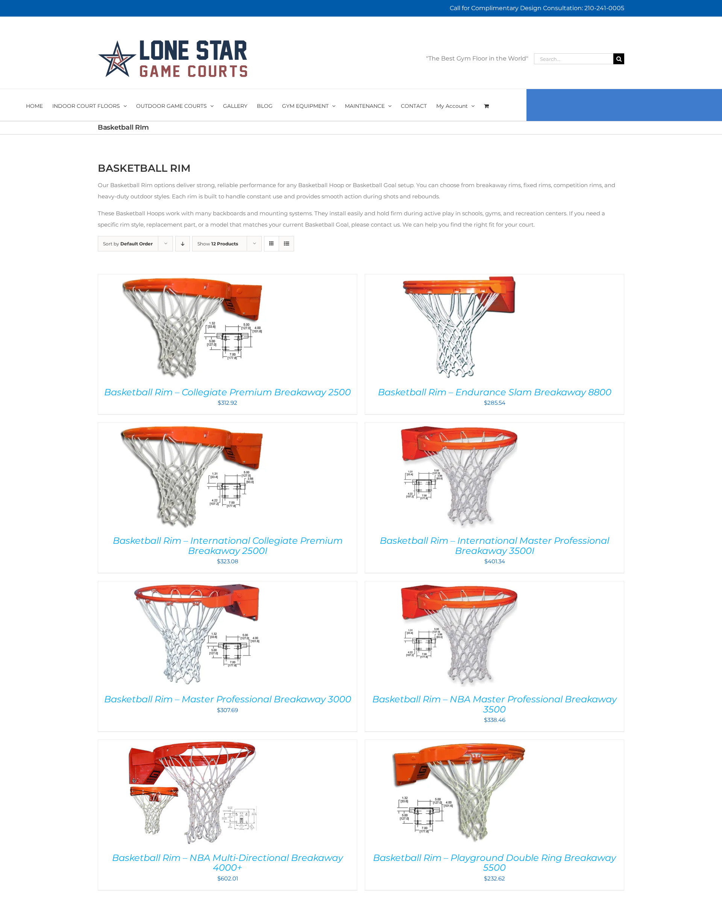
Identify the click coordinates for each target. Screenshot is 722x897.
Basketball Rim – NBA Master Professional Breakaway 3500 (494, 704)
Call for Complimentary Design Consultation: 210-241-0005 (537, 8)
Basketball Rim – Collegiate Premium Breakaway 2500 (227, 392)
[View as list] (286, 243)
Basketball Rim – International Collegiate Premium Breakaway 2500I (228, 545)
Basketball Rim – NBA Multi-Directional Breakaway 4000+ (227, 862)
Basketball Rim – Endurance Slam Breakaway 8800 (494, 392)
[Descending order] (182, 243)
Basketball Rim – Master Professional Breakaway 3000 (227, 699)
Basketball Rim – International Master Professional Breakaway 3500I (494, 545)
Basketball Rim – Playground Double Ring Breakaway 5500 (494, 862)
